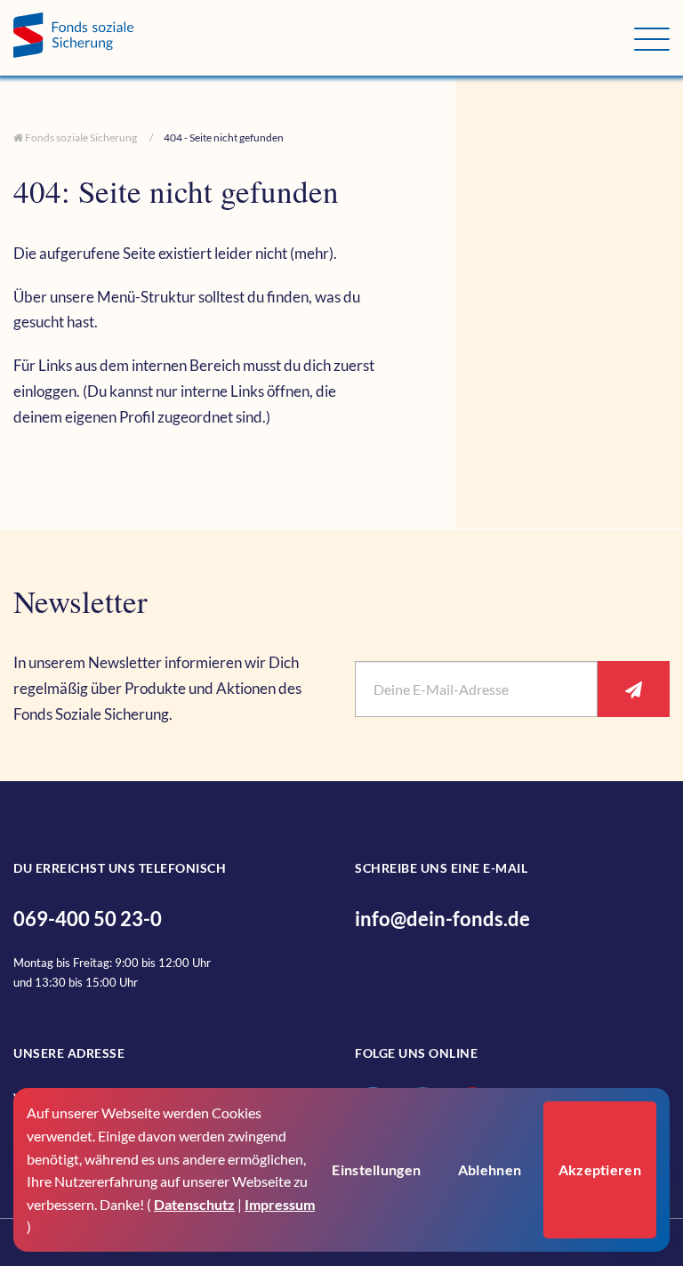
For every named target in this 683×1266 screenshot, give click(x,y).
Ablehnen (489, 1169)
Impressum (280, 1204)
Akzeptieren (599, 1169)
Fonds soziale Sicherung (80, 137)
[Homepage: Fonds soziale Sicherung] (323, 37)
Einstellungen (376, 1169)
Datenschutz (194, 1204)
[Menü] (652, 39)
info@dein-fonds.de (442, 919)
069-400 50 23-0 (87, 919)
